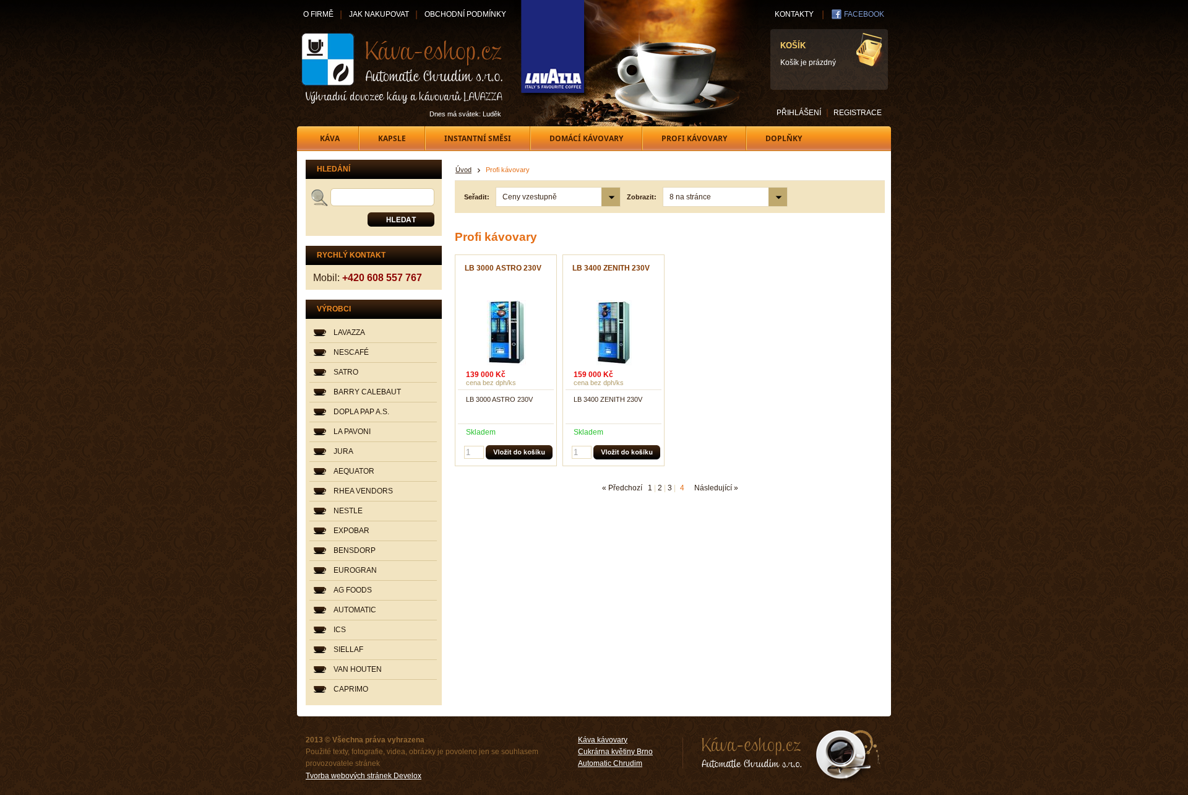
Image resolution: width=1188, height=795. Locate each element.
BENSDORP (355, 550)
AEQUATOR (354, 471)
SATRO (346, 372)
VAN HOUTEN (358, 669)
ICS (340, 629)
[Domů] (403, 68)
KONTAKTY (794, 14)
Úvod (463, 169)
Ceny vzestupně (529, 197)
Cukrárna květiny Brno (615, 751)
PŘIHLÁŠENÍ (799, 112)
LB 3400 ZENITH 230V (611, 268)
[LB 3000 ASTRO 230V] (506, 332)
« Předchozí (622, 488)
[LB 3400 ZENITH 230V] (613, 332)
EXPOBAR (351, 530)
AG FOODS (353, 590)
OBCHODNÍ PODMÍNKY (465, 14)
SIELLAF (348, 649)
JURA (343, 451)
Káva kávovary (602, 740)
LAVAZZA (349, 332)
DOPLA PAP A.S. (361, 411)
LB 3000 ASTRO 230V (503, 268)
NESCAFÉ (351, 352)
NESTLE (348, 510)
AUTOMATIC (355, 610)
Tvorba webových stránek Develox (363, 775)
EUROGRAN (355, 570)
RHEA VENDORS (363, 491)
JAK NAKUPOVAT (379, 14)
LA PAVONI (352, 431)
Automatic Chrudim (610, 763)
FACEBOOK (864, 14)
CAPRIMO (351, 689)
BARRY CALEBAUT (367, 392)
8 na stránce (690, 197)
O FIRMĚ (318, 14)
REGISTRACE (857, 112)
